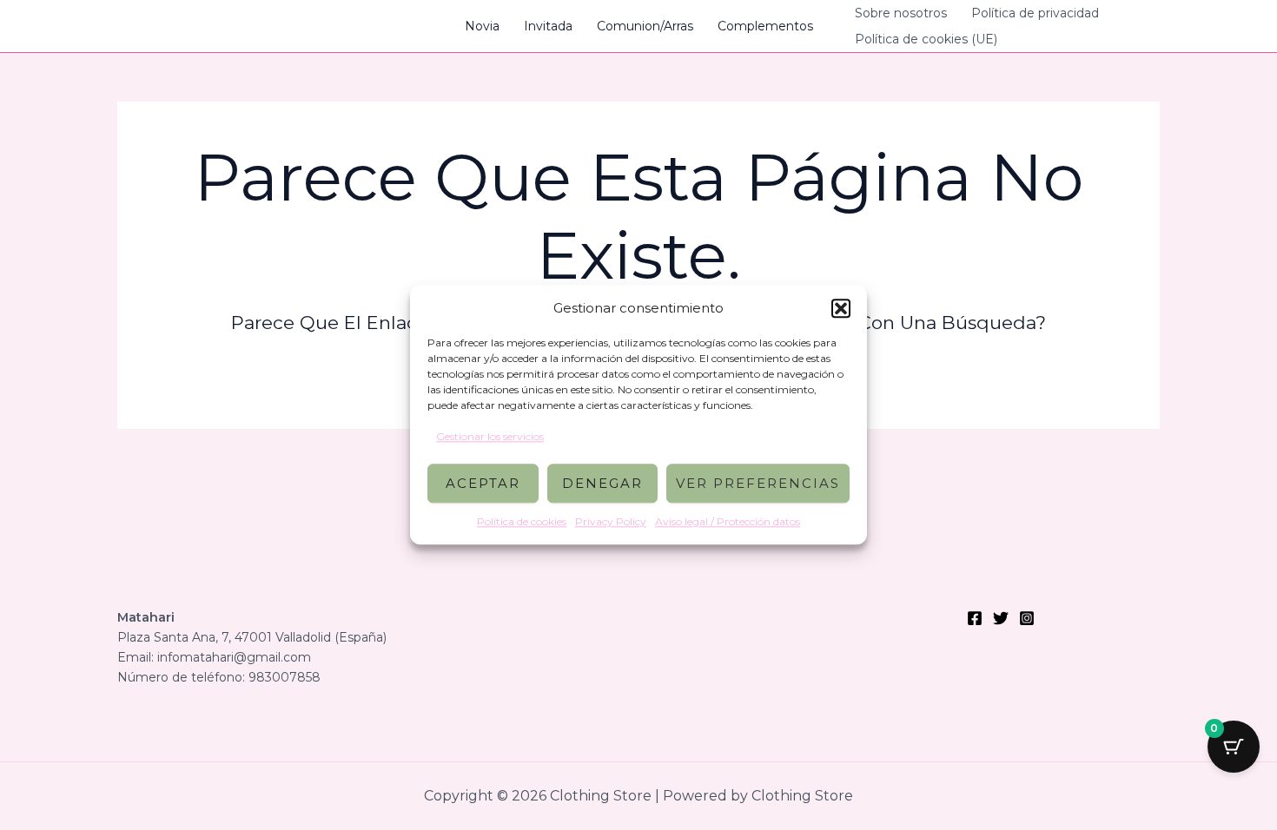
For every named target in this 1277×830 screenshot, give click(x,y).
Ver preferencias (758, 483)
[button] (841, 308)
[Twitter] (1001, 618)
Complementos (765, 26)
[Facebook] (975, 618)
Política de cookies (521, 522)
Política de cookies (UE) (926, 39)
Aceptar (483, 483)
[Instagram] (1027, 618)
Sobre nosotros (901, 13)
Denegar (602, 483)
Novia (482, 26)
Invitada (548, 26)
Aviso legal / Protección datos (727, 522)
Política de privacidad (1035, 13)
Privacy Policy (610, 522)
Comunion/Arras (645, 26)
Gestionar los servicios (490, 436)
